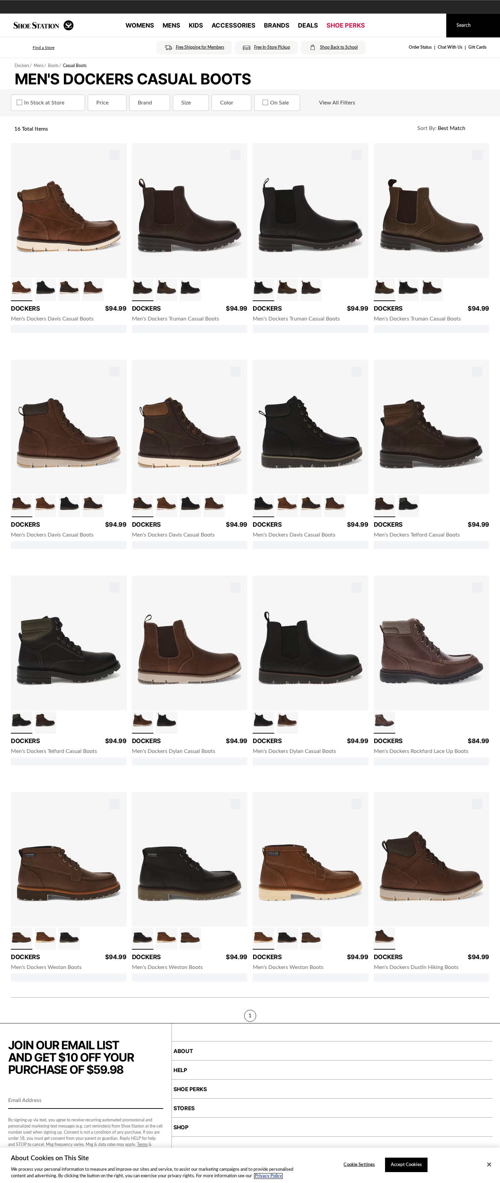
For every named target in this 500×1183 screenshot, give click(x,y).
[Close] (489, 1164)
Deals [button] (308, 25)
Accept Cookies (406, 1165)
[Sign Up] (156, 1101)
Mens (39, 66)
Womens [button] (140, 25)
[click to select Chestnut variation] (21, 938)
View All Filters (337, 102)
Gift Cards (477, 47)
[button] (34, 47)
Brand (145, 102)
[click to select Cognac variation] (21, 290)
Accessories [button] (233, 25)
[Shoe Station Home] (43, 25)
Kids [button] (196, 25)
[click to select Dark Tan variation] (166, 290)
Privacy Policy (268, 1176)
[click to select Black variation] (45, 290)
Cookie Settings (359, 1165)
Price (102, 102)
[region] (250, 1165)
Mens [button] (171, 25)
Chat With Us (450, 47)
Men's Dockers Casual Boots (133, 78)
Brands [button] (276, 25)
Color (226, 102)
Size (186, 102)
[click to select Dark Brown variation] (69, 290)
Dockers (22, 66)
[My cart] (434, 25)
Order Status (420, 47)
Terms (142, 1145)
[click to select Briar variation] (93, 290)
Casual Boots (74, 66)
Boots (53, 66)
